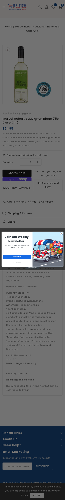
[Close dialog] (61, 233)
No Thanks (17, 262)
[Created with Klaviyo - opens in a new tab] (32, 267)
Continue (17, 257)
